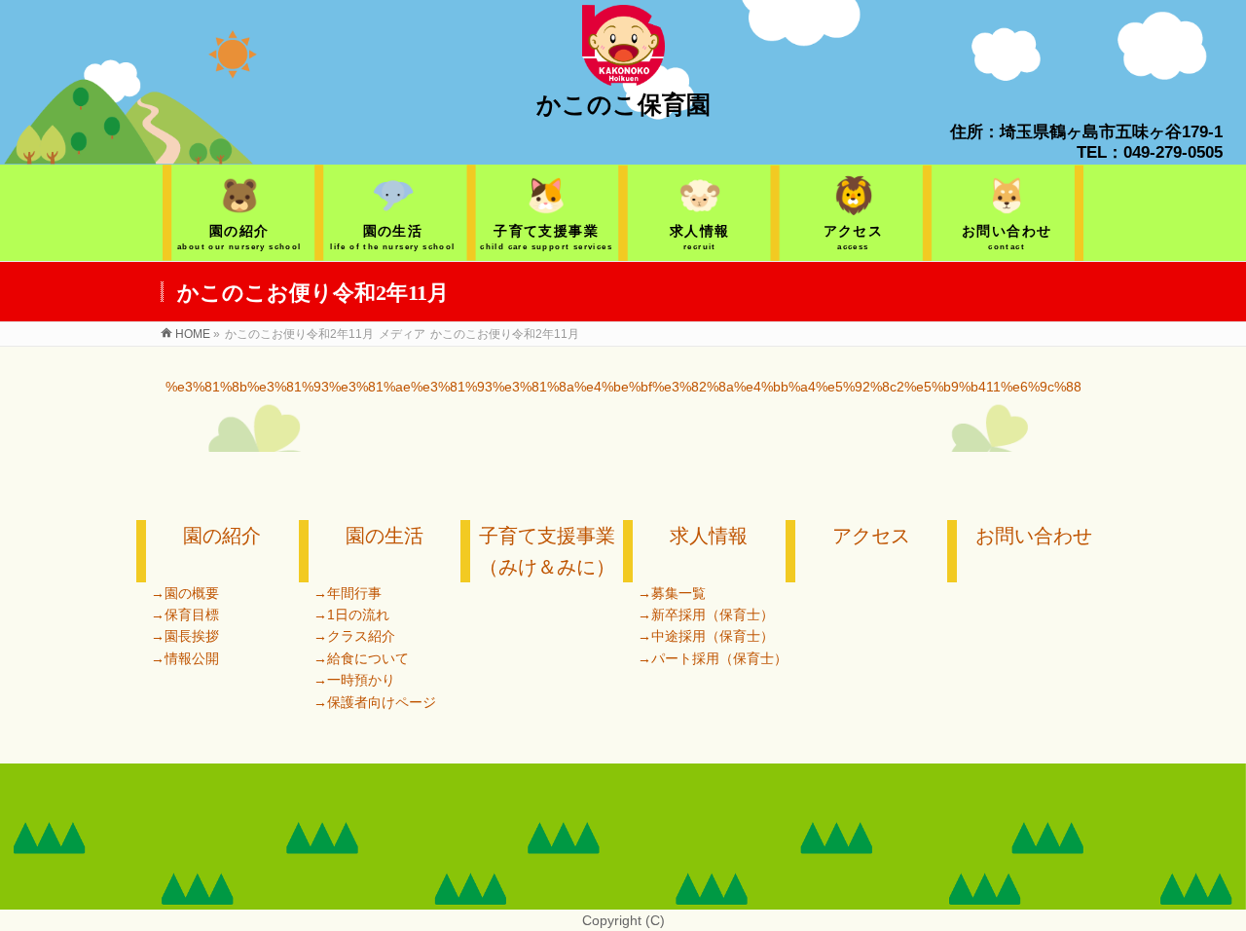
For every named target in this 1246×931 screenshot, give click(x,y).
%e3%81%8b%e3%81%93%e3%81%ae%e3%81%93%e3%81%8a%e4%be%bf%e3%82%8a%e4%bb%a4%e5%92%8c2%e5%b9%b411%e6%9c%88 (623, 386)
